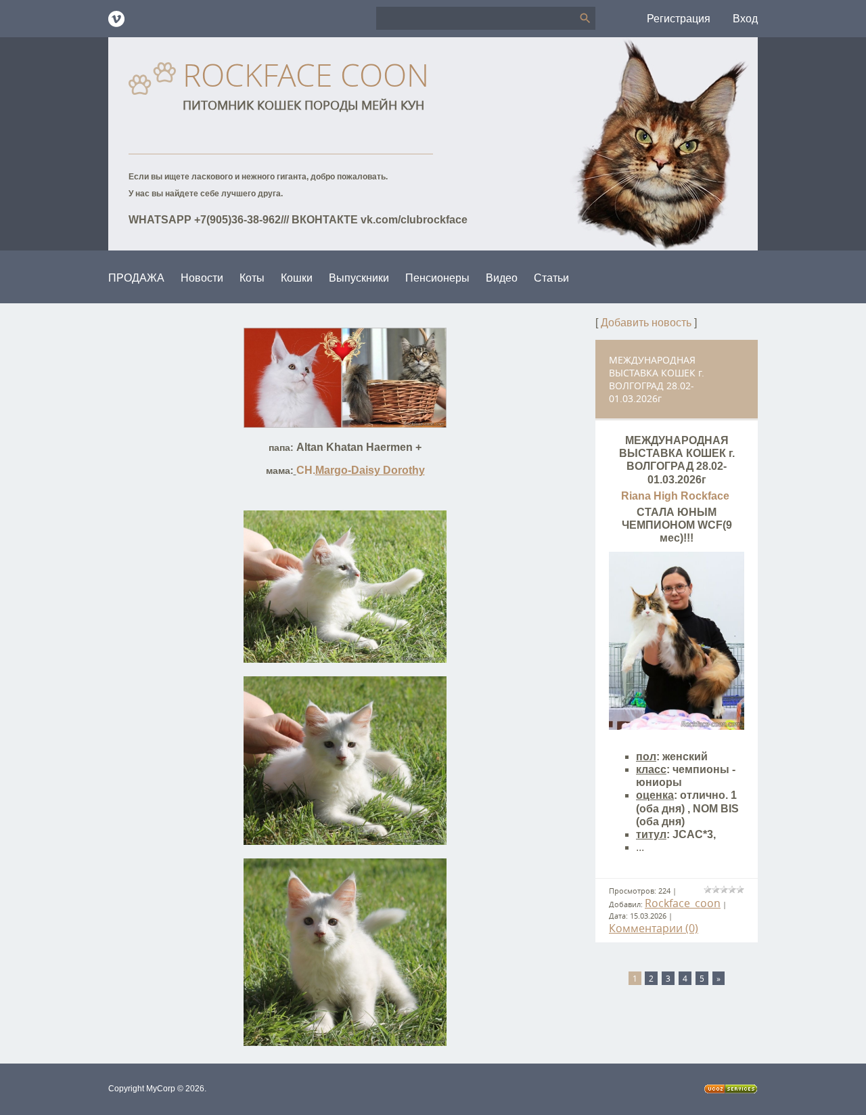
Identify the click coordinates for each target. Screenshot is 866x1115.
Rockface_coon (683, 903)
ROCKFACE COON (306, 74)
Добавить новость (646, 322)
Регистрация (678, 18)
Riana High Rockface (676, 496)
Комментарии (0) (653, 928)
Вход (745, 18)
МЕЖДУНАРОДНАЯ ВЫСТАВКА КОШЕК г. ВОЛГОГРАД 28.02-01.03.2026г (656, 379)
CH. (360, 470)
